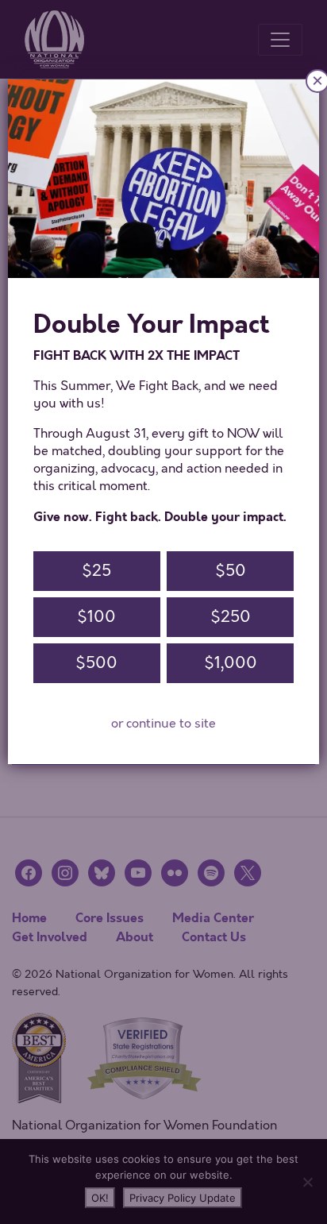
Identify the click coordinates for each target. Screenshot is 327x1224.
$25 (96, 570)
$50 (230, 570)
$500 (96, 663)
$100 (96, 616)
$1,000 (230, 663)
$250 (230, 616)
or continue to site (163, 723)
